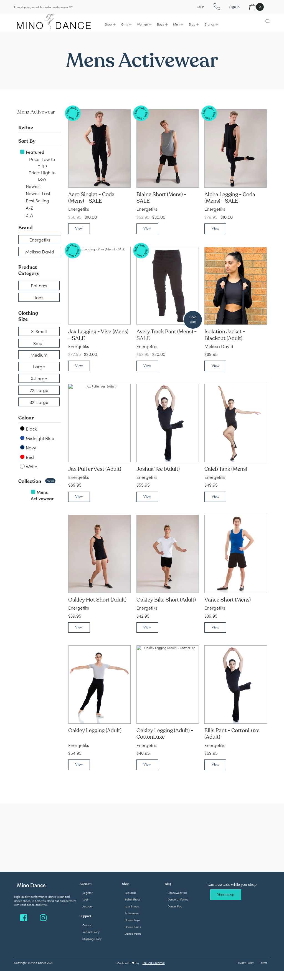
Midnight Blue (39, 438)
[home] (54, 20)
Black (31, 429)
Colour (26, 417)
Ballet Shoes (132, 899)
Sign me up (225, 894)
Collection (29, 481)
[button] (110, 24)
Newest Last (37, 193)
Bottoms (39, 285)
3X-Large (39, 402)
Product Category (28, 270)
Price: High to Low (41, 175)
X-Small (39, 331)
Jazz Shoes (132, 906)
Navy (30, 447)
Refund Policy (91, 932)
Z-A (29, 215)
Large (39, 366)
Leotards (130, 892)
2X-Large (39, 390)
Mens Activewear (42, 495)
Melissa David (39, 251)
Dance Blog (175, 906)
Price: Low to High (41, 162)
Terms (263, 962)
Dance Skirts (133, 927)
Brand (25, 227)
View (79, 228)
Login (85, 899)
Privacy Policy (245, 962)
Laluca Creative (154, 962)
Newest (33, 186)
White (31, 466)
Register (87, 892)
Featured (34, 152)
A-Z (29, 208)
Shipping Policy (92, 939)
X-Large (39, 378)
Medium (39, 355)
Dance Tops (132, 920)
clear (50, 480)
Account (87, 906)
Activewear (132, 913)
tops (39, 297)
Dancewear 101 (177, 892)
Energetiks (39, 240)
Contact (87, 925)
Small (39, 343)
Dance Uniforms (178, 899)
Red (29, 457)
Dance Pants (133, 933)
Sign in (234, 7)
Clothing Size (28, 316)
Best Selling (37, 200)
